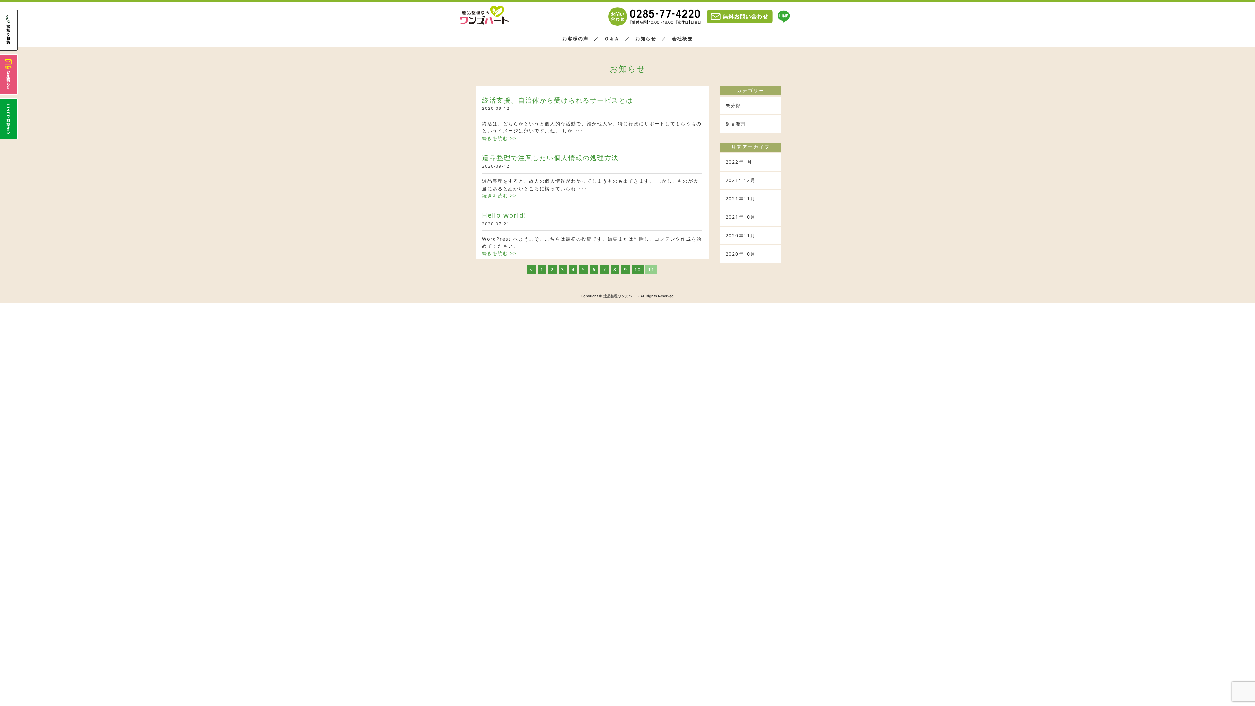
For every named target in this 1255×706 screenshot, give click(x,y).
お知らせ (645, 38)
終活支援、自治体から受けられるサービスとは (557, 100)
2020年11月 (741, 235)
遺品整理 (736, 124)
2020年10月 (741, 254)
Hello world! (504, 215)
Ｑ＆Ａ (612, 38)
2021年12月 (741, 180)
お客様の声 (575, 38)
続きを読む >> (499, 138)
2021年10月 (741, 217)
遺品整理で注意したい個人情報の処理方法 (550, 157)
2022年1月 (739, 162)
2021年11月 (741, 198)
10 (637, 269)
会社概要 (682, 38)
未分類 (733, 105)
